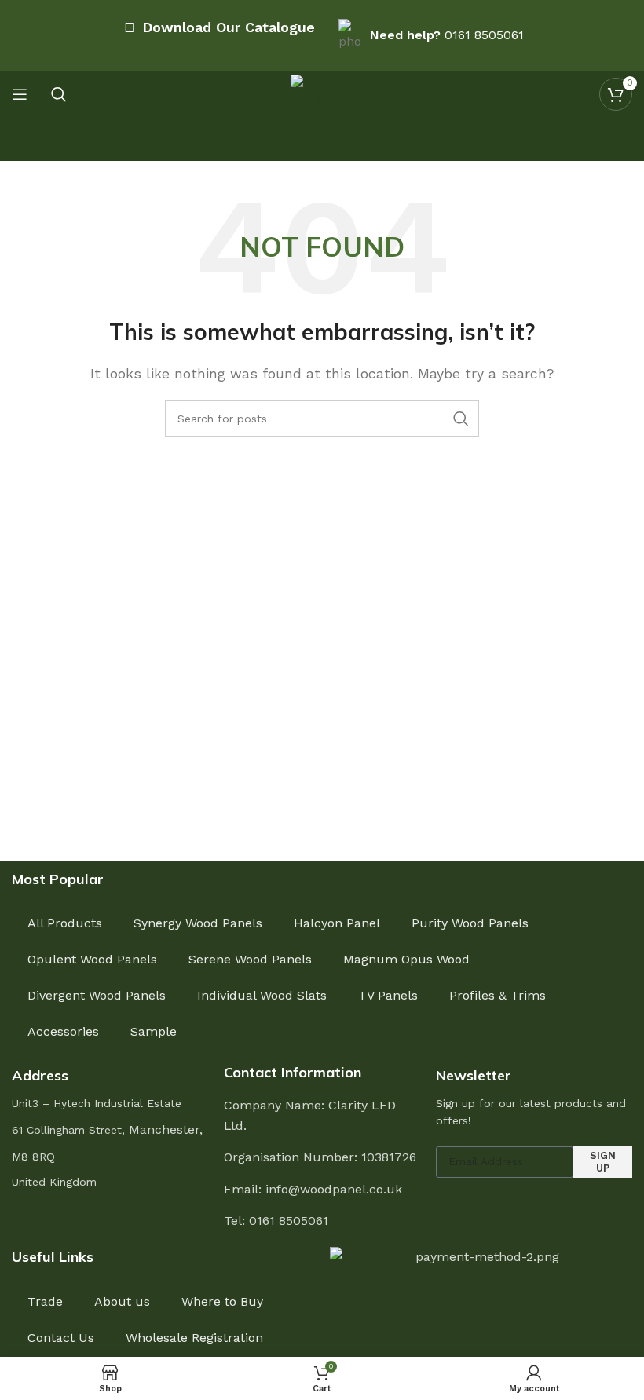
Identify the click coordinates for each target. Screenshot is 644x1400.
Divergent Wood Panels (96, 995)
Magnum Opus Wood (406, 959)
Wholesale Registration (194, 1337)
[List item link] (322, 1221)
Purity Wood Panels (470, 923)
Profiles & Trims (497, 995)
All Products (64, 923)
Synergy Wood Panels (198, 923)
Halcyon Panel (337, 923)
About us (122, 1301)
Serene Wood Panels (250, 959)
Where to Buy (222, 1301)
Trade (45, 1301)
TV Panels (388, 995)
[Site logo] (322, 93)
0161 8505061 (484, 34)
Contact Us (60, 1337)
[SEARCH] (461, 418)
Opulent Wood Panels (92, 959)
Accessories (63, 1031)
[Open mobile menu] (19, 94)
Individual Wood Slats (262, 995)
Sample (153, 1031)
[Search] (59, 94)
